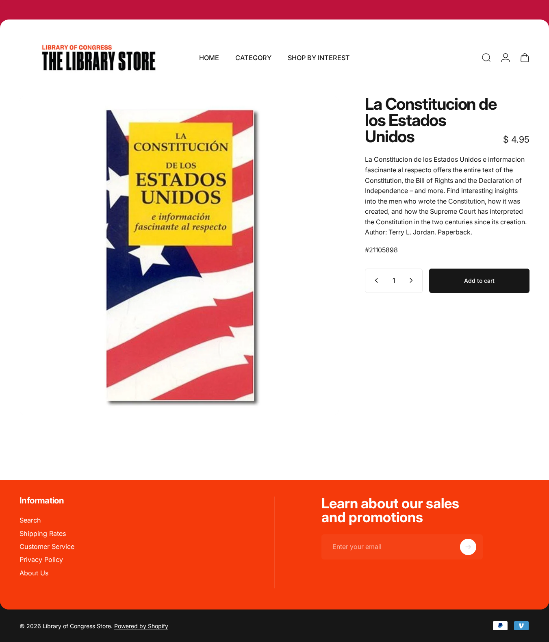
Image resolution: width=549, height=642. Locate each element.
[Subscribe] (468, 547)
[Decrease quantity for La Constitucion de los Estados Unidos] (374, 280)
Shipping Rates (43, 533)
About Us (34, 573)
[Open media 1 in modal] (179, 255)
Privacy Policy (41, 559)
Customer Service (47, 546)
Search (30, 520)
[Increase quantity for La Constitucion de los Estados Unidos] (413, 280)
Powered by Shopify (141, 625)
